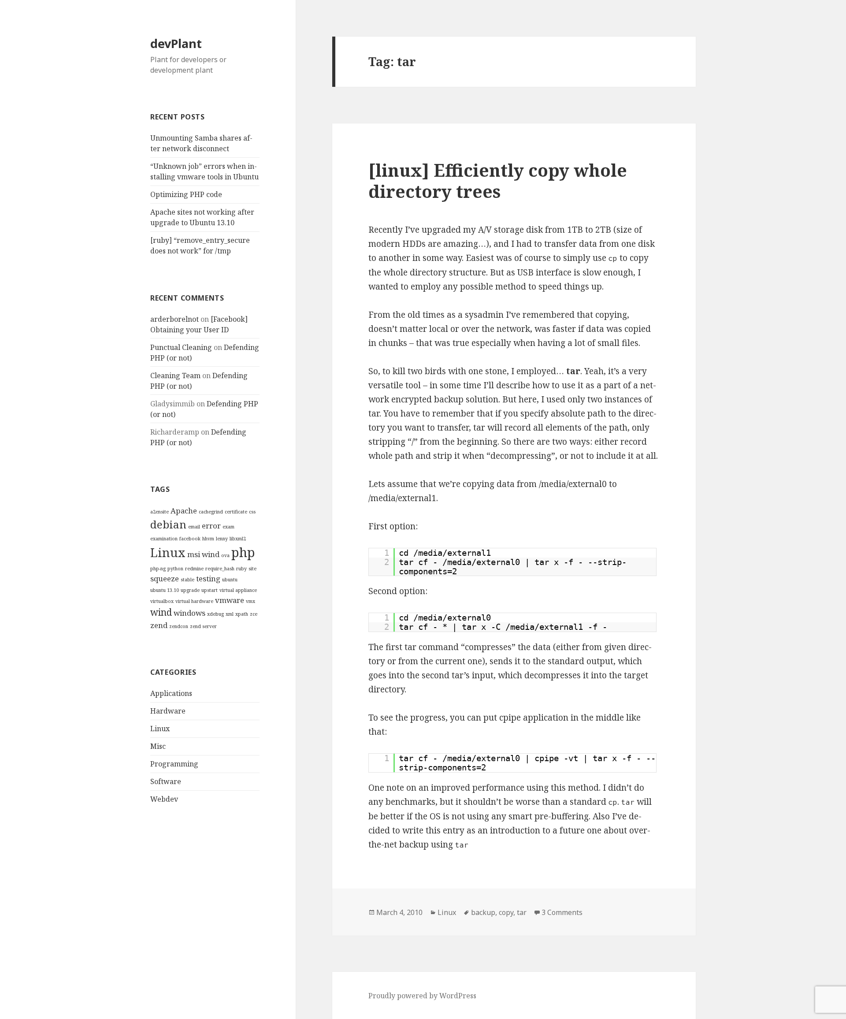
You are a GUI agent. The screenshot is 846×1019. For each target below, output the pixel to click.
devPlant (176, 43)
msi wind (203, 554)
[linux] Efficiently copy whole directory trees (497, 180)
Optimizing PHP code (186, 194)
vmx (250, 601)
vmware (229, 600)
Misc (158, 746)
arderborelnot (174, 319)
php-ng (158, 568)
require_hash (219, 568)
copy (506, 912)
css (252, 512)
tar (522, 912)
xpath (241, 614)
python (175, 568)
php (243, 552)
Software (165, 781)
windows (189, 613)
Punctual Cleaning (181, 347)
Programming (174, 764)
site (252, 568)
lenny (222, 539)
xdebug (215, 614)
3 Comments (562, 912)
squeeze (164, 578)
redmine (194, 568)
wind (161, 612)
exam (228, 527)
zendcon (178, 626)
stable (187, 579)
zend (158, 625)
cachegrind (211, 512)
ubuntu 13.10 (164, 590)
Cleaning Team (175, 375)
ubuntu (229, 579)
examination (164, 539)
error (211, 526)
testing (208, 578)
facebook (189, 539)
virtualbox (162, 601)
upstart (209, 590)
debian (168, 524)
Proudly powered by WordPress (422, 995)
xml (230, 614)
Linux (168, 552)
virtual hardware (194, 601)
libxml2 (238, 539)
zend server (203, 626)
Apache (184, 511)
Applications (171, 693)
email (194, 527)
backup (483, 912)
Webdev (164, 799)
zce (253, 614)
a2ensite (159, 512)
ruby (241, 568)
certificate (236, 512)
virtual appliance (238, 590)
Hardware (168, 711)
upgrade (190, 590)
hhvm (208, 539)
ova (225, 555)
